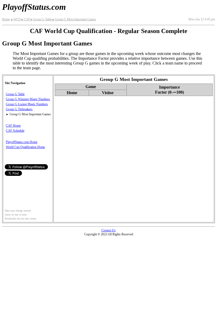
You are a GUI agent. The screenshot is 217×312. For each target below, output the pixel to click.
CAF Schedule (15, 130)
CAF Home (13, 125)
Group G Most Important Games (74, 19)
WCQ (16, 19)
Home (6, 19)
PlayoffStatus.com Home (21, 142)
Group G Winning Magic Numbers (28, 99)
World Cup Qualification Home (25, 147)
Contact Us (108, 230)
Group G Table (41, 19)
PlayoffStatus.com (34, 7)
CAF (25, 19)
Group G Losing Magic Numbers (27, 104)
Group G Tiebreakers (19, 109)
